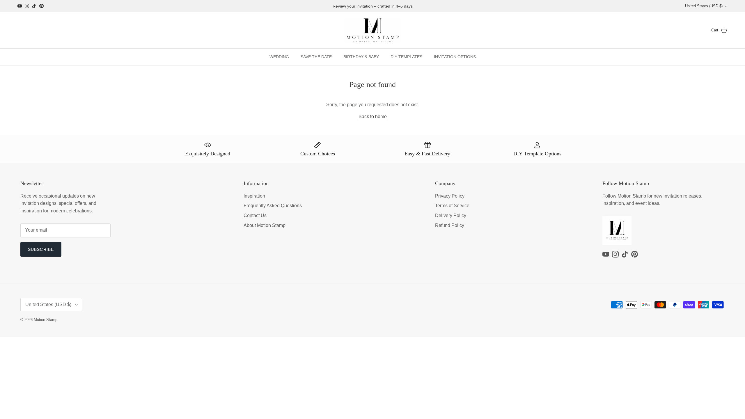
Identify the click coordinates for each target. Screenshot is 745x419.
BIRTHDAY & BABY (361, 56)
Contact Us (255, 215)
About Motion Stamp (264, 225)
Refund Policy (449, 225)
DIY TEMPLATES (406, 56)
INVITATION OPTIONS (455, 56)
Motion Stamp (45, 319)
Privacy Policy (449, 195)
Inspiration (254, 195)
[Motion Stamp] (372, 30)
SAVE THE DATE (316, 56)
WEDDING (279, 56)
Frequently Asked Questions (273, 205)
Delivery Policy (450, 215)
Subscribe (41, 249)
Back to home (373, 116)
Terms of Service (452, 205)
